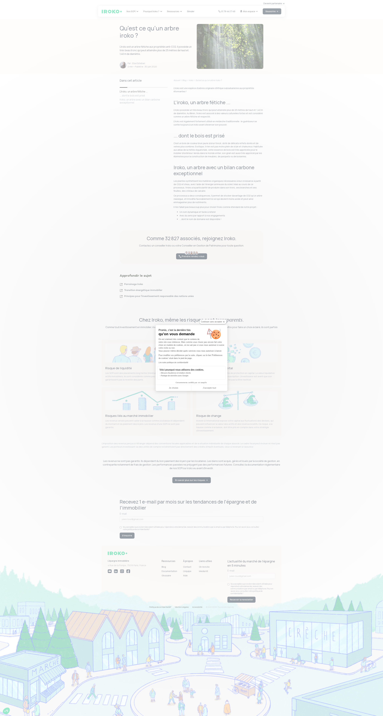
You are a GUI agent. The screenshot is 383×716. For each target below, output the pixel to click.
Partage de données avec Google (174, 376)
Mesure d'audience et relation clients (176, 373)
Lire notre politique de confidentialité (173, 362)
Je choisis (173, 388)
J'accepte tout (209, 388)
